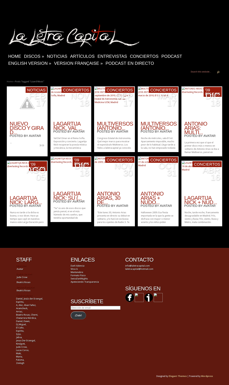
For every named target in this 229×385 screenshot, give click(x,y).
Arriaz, (19, 311)
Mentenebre (77, 272)
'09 (207, 90)
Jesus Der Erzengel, (26, 340)
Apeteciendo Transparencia (85, 282)
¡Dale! (78, 315)
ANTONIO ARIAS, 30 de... (108, 198)
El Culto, (20, 327)
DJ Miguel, (21, 324)
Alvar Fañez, (30, 305)
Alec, (21, 305)
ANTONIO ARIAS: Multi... (195, 128)
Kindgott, (20, 343)
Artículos (82, 56)
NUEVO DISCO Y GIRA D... (26, 128)
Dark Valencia (77, 265)
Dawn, (26, 321)
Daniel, (19, 298)
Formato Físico (78, 275)
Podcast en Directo (130, 63)
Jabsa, (19, 337)
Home (10, 81)
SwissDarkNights (79, 278)
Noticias (57, 56)
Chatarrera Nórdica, (26, 318)
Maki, (18, 353)
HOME (14, 56)
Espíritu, (20, 302)
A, (17, 305)
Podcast (171, 56)
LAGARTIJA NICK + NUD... (200, 200)
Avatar (35, 136)
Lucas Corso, (22, 350)
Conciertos (144, 56)
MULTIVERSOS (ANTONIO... (115, 126)
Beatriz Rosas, (23, 314)
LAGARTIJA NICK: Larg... (26, 200)
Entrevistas (112, 56)
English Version (29, 63)
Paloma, (20, 360)
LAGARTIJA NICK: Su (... (67, 196)
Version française (78, 63)
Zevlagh (20, 363)
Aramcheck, (22, 308)
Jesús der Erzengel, (33, 298)
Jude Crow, (21, 347)
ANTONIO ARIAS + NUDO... (152, 198)
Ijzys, (18, 334)
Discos (34, 56)
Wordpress (207, 376)
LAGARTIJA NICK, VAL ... (67, 126)
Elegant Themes (178, 376)
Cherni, (34, 314)
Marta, (19, 356)
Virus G (74, 269)
